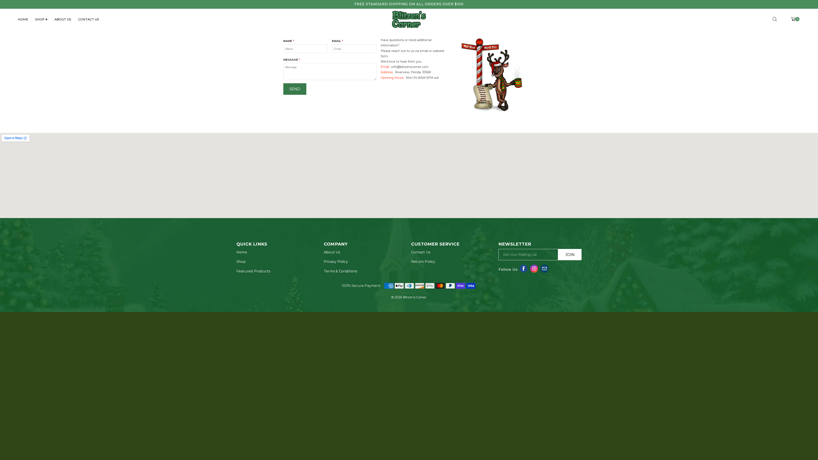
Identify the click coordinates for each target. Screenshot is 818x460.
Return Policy (423, 262)
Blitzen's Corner (414, 297)
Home (23, 19)
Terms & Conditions (340, 271)
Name (288, 41)
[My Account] (784, 20)
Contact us (420, 252)
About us (332, 252)
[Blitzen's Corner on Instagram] (534, 268)
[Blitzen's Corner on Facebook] (524, 268)
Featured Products (253, 271)
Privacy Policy (336, 262)
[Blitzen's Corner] (409, 19)
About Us (63, 19)
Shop (241, 262)
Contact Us (88, 19)
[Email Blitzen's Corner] (544, 268)
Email (337, 41)
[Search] (775, 19)
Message (291, 59)
